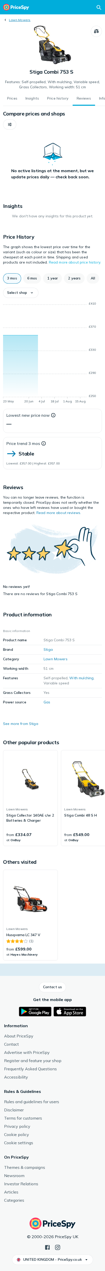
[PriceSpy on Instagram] (58, 1246)
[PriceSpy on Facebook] (47, 1246)
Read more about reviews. (58, 512)
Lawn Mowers (20, 20)
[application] (52, 353)
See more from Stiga (20, 723)
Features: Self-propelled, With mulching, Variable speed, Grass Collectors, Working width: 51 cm (52, 84)
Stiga (48, 649)
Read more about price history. (75, 262)
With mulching (81, 678)
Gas (47, 702)
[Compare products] (96, 31)
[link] (30, 798)
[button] (9, 124)
